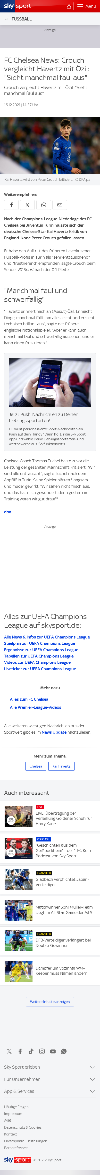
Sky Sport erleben (22, 1067)
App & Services (19, 1091)
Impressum (13, 1114)
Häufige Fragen (16, 1107)
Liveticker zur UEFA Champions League (40, 668)
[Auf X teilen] (27, 205)
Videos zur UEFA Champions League (37, 662)
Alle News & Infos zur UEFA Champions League (47, 637)
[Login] (69, 6)
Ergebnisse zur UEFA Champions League (41, 649)
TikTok (31, 1051)
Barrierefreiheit (16, 1148)
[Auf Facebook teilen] (11, 205)
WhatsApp (64, 1051)
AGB (7, 1120)
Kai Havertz (61, 766)
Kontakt (10, 1134)
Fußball (22, 18)
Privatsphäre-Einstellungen (25, 1141)
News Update (54, 732)
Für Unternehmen (22, 1079)
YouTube (53, 1051)
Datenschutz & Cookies (23, 1127)
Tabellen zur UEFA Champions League (39, 656)
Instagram (42, 1051)
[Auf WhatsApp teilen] (43, 205)
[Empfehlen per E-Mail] (59, 205)
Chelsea (36, 766)
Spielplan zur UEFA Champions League (39, 643)
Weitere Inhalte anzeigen (50, 1002)
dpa (7, 511)
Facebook (20, 1051)
